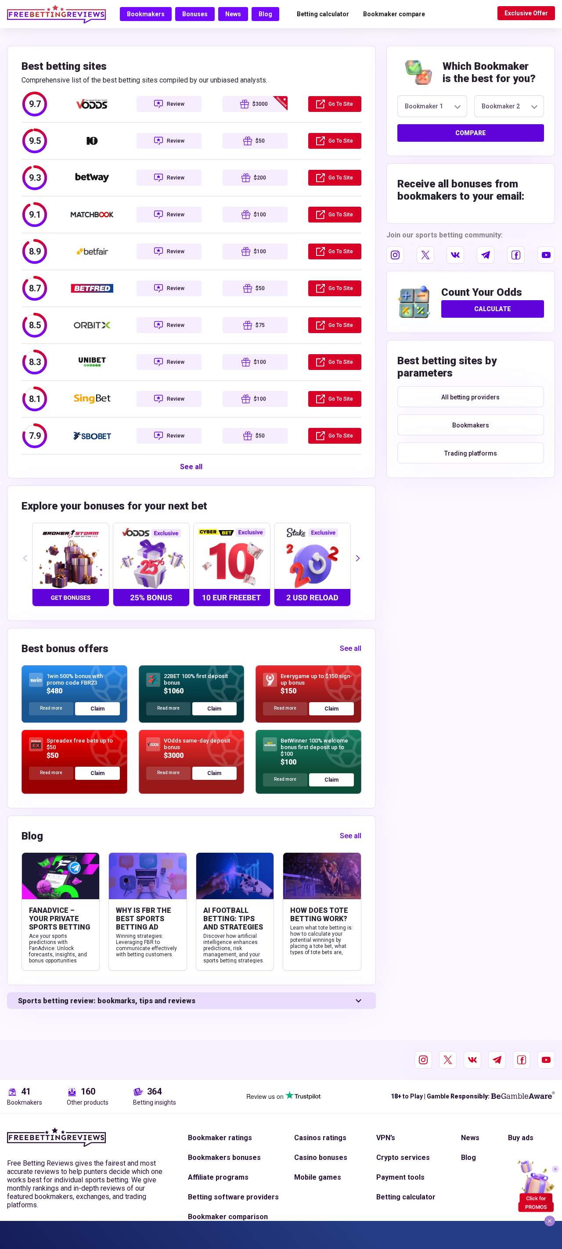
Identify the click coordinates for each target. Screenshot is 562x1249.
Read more (51, 708)
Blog (265, 14)
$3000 (260, 104)
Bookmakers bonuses (224, 1157)
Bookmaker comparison (228, 1217)
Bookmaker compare (394, 14)
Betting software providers (233, 1197)
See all (191, 467)
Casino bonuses (320, 1157)
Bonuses (195, 14)
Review (175, 104)
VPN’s (385, 1138)
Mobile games (317, 1177)
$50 (260, 141)
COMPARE (470, 132)
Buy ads (520, 1138)
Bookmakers (146, 14)
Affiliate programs (218, 1177)
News (233, 14)
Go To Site (340, 104)
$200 (260, 178)
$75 (260, 325)
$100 (260, 215)
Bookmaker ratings (220, 1138)
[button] (358, 558)
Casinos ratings (320, 1138)
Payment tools (400, 1177)
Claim (97, 709)
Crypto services (403, 1157)
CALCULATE (492, 308)
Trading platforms (470, 453)
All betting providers (470, 397)
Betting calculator (323, 14)
